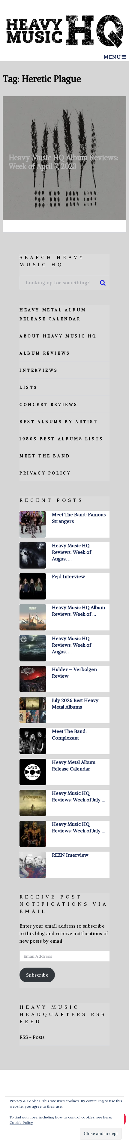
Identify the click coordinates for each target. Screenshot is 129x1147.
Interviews (39, 370)
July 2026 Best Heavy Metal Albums (75, 703)
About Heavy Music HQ (58, 336)
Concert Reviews (49, 404)
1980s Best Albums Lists (62, 438)
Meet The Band (45, 456)
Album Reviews (45, 353)
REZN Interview (70, 855)
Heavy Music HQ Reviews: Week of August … (71, 552)
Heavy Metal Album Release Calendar (73, 765)
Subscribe (37, 975)
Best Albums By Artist (59, 421)
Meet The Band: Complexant (69, 734)
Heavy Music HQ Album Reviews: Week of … (78, 610)
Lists (29, 387)
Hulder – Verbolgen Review (74, 672)
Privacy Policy (45, 473)
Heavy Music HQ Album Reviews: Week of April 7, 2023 (63, 162)
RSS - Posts (32, 1037)
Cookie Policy (21, 1122)
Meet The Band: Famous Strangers (79, 517)
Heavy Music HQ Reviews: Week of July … (78, 796)
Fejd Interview (68, 576)
